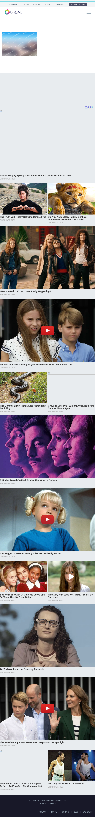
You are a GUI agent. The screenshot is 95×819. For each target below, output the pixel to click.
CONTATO (38, 4)
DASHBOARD (60, 4)
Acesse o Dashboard (78, 4)
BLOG (48, 4)
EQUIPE (26, 4)
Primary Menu (89, 12)
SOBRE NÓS (14, 4)
